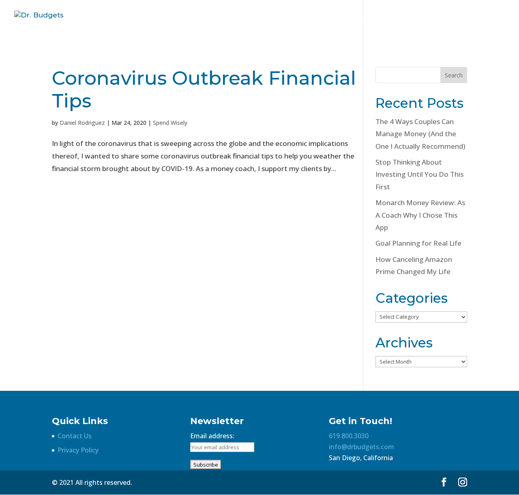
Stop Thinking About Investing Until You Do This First (419, 174)
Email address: (212, 435)
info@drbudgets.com (361, 446)
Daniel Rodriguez (82, 122)
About (395, 22)
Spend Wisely (170, 122)
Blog (498, 22)
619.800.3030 (349, 435)
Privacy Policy (78, 450)
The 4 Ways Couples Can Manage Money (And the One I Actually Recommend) (420, 134)
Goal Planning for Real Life (418, 243)
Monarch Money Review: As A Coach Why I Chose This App (420, 215)
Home (365, 22)
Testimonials (460, 22)
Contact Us (75, 435)
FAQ (422, 22)
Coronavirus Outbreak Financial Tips (204, 89)
